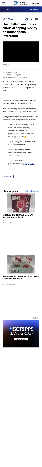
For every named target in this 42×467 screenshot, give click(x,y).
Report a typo (8, 176)
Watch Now (36, 3)
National (8, 19)
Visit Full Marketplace (32, 191)
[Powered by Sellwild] (36, 318)
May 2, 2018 (29, 163)
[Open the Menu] (4, 3)
